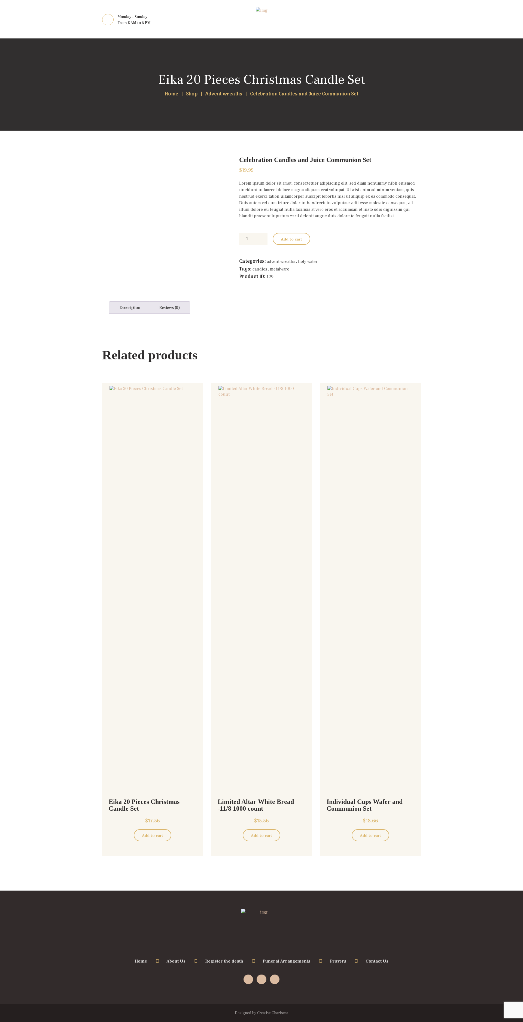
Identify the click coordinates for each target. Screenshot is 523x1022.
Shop (191, 94)
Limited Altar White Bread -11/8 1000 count (256, 805)
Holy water (308, 261)
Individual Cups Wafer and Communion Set (365, 805)
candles (260, 269)
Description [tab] (129, 307)
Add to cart (291, 239)
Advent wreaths (223, 94)
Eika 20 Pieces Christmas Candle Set (261, 79)
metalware (279, 269)
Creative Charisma (272, 1013)
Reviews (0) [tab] (169, 307)
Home (171, 94)
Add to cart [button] (152, 835)
